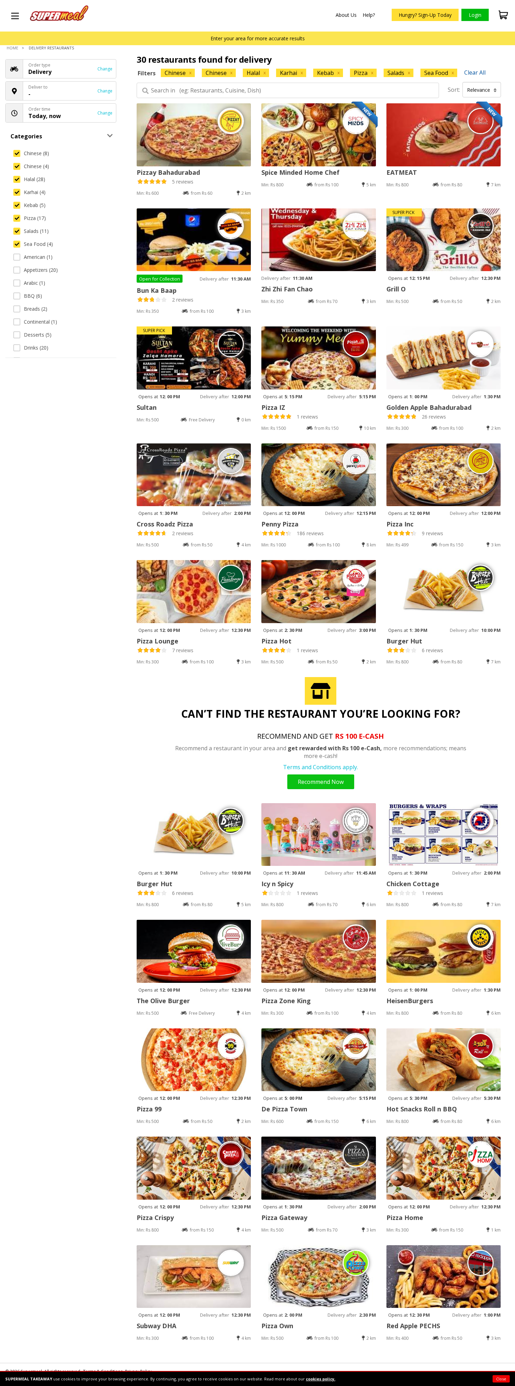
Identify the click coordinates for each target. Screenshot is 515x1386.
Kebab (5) (35, 205)
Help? (369, 15)
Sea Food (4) (38, 244)
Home (12, 47)
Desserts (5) (38, 334)
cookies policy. (320, 1378)
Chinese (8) (36, 153)
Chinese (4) (36, 166)
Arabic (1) (34, 283)
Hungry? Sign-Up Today (425, 15)
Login (475, 15)
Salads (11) (36, 231)
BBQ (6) (33, 295)
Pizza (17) (35, 218)
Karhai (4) (35, 192)
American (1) (38, 257)
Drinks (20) (36, 347)
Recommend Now (321, 782)
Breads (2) (35, 308)
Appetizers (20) (41, 270)
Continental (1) (40, 321)
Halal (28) (34, 179)
